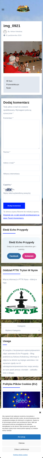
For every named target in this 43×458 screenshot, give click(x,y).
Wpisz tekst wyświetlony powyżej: (17, 193)
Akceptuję (21, 437)
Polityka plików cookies (20, 455)
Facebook (14, 256)
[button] (39, 411)
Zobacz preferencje (21, 449)
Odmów (22, 443)
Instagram (29, 256)
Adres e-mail (9, 163)
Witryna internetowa (11, 174)
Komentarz (8, 118)
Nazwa (6, 152)
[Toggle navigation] (3, 9)
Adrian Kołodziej (16, 31)
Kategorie (21, 326)
